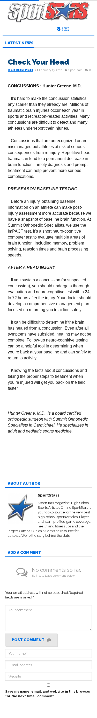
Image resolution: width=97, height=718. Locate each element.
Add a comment (24, 553)
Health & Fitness (20, 70)
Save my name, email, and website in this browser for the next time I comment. (48, 693)
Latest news (19, 43)
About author (24, 484)
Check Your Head (38, 62)
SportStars (75, 70)
